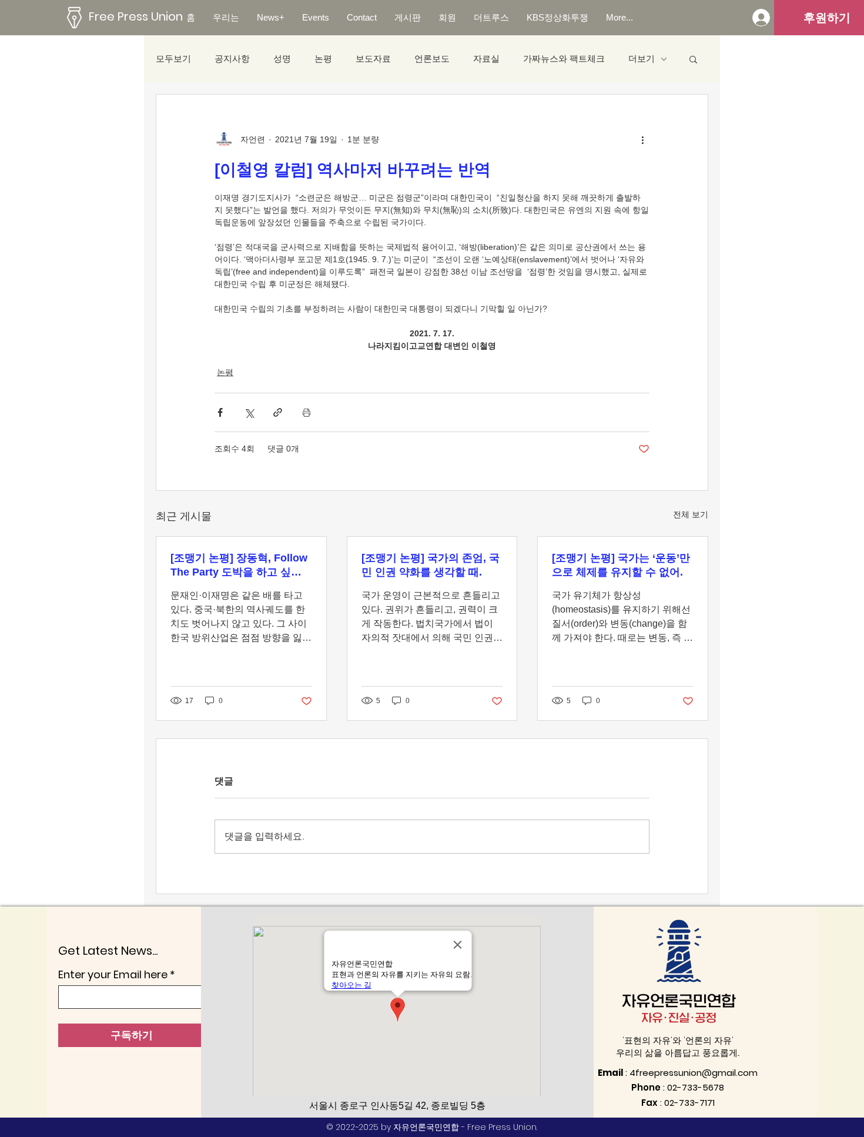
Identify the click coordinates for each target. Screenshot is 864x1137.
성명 (282, 58)
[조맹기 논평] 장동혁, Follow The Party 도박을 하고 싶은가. (238, 565)
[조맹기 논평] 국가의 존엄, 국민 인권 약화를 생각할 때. (430, 565)
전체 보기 (690, 514)
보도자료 (373, 58)
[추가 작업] (642, 139)
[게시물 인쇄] (306, 412)
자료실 (486, 58)
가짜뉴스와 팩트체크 (564, 58)
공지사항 (232, 58)
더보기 (641, 58)
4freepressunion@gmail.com (693, 1072)
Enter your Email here (113, 974)
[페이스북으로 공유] (220, 412)
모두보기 (173, 58)
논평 (323, 58)
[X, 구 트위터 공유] (248, 412)
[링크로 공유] (277, 412)
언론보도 (432, 58)
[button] (693, 58)
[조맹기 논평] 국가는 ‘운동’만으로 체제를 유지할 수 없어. (621, 565)
